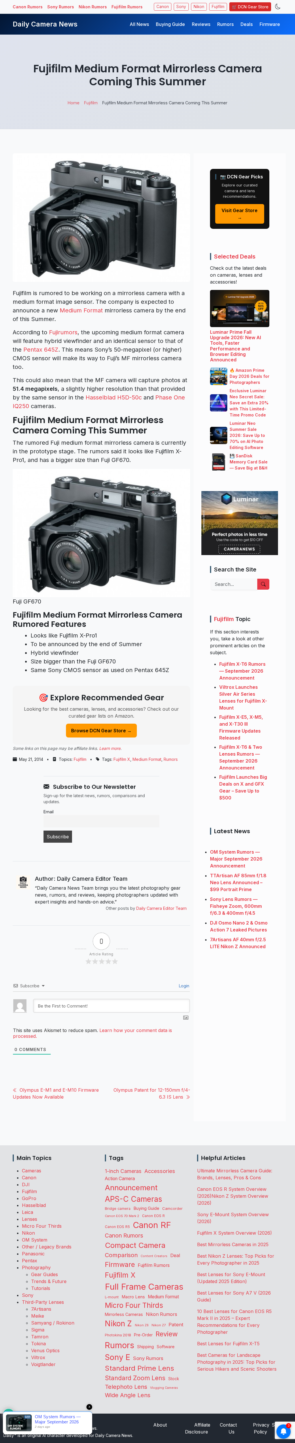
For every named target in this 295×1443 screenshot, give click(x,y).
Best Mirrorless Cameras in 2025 (233, 1244)
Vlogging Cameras (164, 1388)
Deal (175, 1255)
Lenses (29, 1219)
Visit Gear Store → (240, 214)
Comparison (121, 1255)
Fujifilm (218, 6)
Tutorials (40, 1288)
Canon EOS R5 (117, 1227)
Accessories (159, 1171)
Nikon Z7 (159, 1325)
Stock (173, 1378)
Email (49, 811)
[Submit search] (263, 584)
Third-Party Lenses (43, 1302)
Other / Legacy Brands (46, 1247)
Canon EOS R (153, 1216)
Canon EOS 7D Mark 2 (122, 1216)
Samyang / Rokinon (52, 1323)
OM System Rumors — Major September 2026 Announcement (236, 859)
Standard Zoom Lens (135, 1378)
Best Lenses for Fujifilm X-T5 (228, 1343)
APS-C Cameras (133, 1199)
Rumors (225, 24)
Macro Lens (133, 1296)
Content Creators (154, 1256)
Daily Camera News (45, 24)
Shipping (145, 1346)
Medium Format (81, 310)
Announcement (131, 1187)
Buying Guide (170, 24)
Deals (247, 24)
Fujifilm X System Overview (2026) (234, 1233)
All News (139, 24)
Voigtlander (43, 1364)
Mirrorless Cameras (124, 1314)
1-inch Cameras (123, 1171)
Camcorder (172, 1208)
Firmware (270, 24)
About (160, 1425)
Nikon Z (118, 1323)
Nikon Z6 (142, 1325)
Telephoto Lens (126, 1386)
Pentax (29, 1260)
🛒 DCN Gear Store (250, 6)
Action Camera (120, 1178)
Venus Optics (45, 1350)
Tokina (38, 1343)
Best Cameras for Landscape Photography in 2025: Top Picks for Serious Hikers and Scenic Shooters (237, 1362)
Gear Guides (44, 1274)
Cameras (31, 1171)
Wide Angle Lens (127, 1395)
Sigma (37, 1330)
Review (167, 1334)
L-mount (112, 1297)
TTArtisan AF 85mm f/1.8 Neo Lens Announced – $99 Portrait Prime (238, 882)
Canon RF (152, 1225)
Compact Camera (135, 1245)
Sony (181, 6)
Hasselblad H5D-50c (114, 397)
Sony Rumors (60, 6)
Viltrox (38, 1357)
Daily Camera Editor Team (161, 908)
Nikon (199, 6)
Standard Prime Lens (139, 1368)
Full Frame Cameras (144, 1287)
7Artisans (41, 1309)
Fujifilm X (122, 759)
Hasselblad (34, 1205)
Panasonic (33, 1254)
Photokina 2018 (118, 1335)
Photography (36, 1267)
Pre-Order (143, 1335)
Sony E (117, 1357)
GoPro (29, 1198)
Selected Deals (235, 256)
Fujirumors (63, 332)
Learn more (109, 748)
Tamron (39, 1337)
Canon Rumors (28, 6)
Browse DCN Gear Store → (101, 730)
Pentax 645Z (40, 349)
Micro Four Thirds (42, 1226)
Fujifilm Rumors (127, 6)
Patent (176, 1324)
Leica (27, 1212)
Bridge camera (118, 1208)
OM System (34, 1240)
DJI (26, 1184)
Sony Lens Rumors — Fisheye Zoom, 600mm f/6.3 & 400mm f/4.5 (236, 906)
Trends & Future (49, 1281)
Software (166, 1346)
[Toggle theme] (277, 6)
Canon (162, 6)
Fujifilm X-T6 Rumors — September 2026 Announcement (242, 671)
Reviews (201, 24)
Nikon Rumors (93, 6)
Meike (37, 1316)
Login (183, 985)
